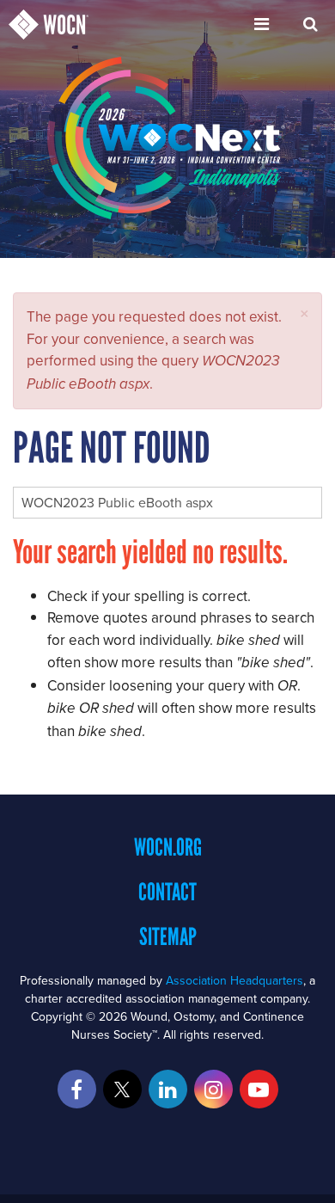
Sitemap (168, 936)
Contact (167, 891)
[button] (304, 313)
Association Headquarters (234, 980)
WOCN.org (168, 847)
